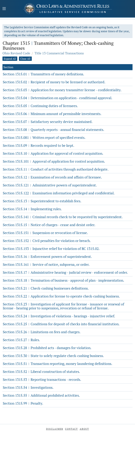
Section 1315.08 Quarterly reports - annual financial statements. (53, 129)
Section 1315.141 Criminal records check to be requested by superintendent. (63, 217)
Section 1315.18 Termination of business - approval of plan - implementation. (63, 280)
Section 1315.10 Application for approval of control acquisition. (53, 153)
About (84, 428)
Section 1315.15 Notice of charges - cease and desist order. (49, 224)
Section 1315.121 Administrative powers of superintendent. (50, 185)
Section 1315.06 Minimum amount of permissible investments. (52, 113)
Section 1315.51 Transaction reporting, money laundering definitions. (57, 363)
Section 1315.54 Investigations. (28, 387)
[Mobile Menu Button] (4, 9)
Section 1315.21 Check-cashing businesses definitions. (46, 288)
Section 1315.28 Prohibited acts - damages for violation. (47, 347)
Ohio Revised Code (16, 53)
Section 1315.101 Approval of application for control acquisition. (54, 161)
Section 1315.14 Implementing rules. (32, 209)
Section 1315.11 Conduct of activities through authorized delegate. (55, 169)
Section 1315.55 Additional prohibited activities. (41, 395)
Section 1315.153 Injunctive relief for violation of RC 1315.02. (51, 248)
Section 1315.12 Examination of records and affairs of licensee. (52, 177)
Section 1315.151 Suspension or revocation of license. (45, 232)
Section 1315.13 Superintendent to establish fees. (42, 201)
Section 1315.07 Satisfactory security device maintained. (48, 121)
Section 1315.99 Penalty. (23, 403)
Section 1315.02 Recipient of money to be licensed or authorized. (54, 82)
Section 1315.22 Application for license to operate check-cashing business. (61, 296)
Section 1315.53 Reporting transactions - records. (42, 379)
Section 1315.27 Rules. (21, 340)
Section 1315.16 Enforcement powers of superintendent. (47, 256)
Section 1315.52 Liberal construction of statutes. (41, 371)
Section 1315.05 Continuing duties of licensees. (40, 105)
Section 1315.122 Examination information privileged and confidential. (59, 193)
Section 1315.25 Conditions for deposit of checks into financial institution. (61, 324)
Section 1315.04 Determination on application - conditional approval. (57, 98)
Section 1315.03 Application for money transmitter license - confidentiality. (62, 90)
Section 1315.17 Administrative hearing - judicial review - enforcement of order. (65, 272)
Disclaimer (54, 428)
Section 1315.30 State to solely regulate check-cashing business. (53, 355)
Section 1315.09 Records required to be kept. (38, 145)
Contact (71, 428)
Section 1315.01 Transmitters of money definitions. (43, 74)
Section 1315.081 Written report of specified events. (44, 137)
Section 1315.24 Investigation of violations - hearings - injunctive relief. (59, 316)
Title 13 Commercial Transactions (59, 53)
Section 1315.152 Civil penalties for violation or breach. (47, 240)
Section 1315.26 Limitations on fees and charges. (42, 332)
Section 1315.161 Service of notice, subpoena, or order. (46, 264)
